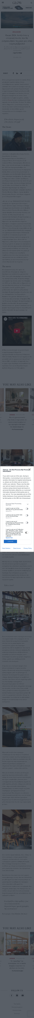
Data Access (17, 548)
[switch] (26, 509)
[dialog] (17, 509)
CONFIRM (10, 541)
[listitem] (17, 504)
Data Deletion (6, 548)
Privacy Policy (28, 548)
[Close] (30, 470)
